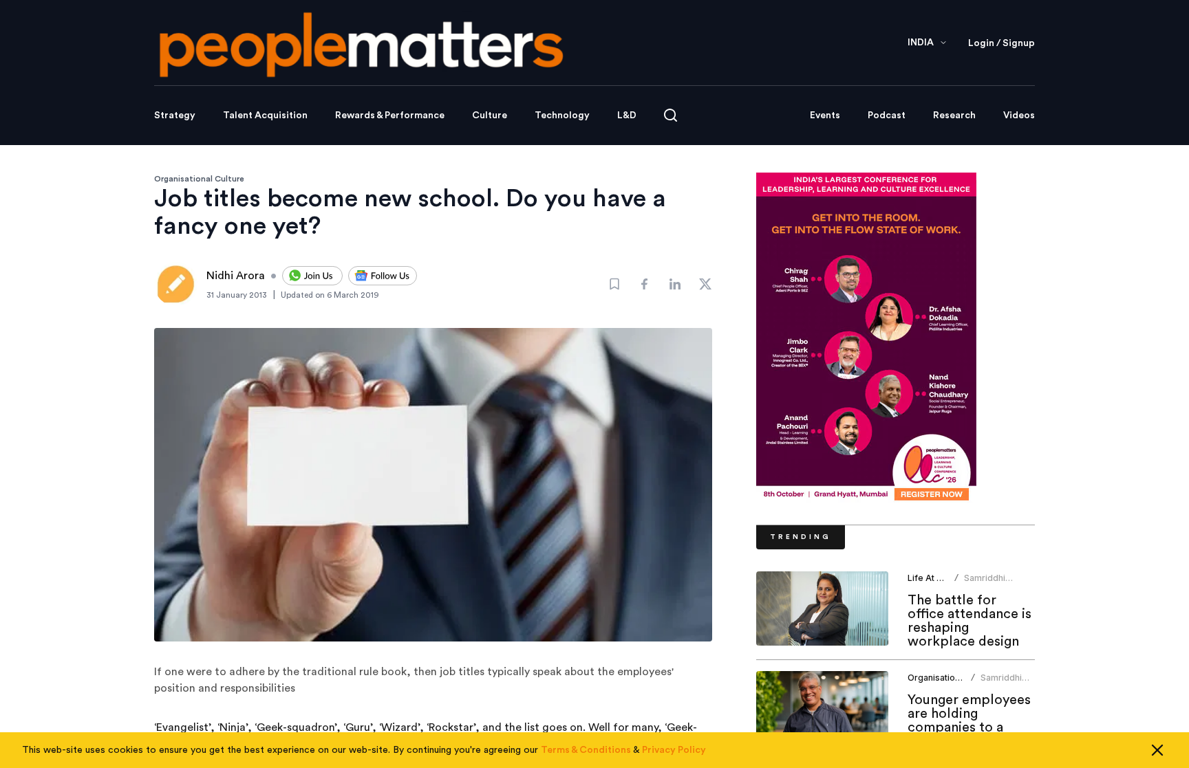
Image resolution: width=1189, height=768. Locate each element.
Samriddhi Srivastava (985, 583)
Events (825, 115)
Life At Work (933, 578)
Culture (489, 115)
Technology (562, 115)
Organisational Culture (199, 179)
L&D (626, 115)
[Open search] (670, 115)
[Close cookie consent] (1157, 750)
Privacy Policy (674, 750)
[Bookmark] (614, 284)
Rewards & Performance (389, 115)
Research (954, 115)
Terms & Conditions (586, 750)
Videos (1019, 115)
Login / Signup (1001, 43)
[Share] (645, 284)
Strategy (174, 115)
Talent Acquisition (265, 115)
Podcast (887, 115)
